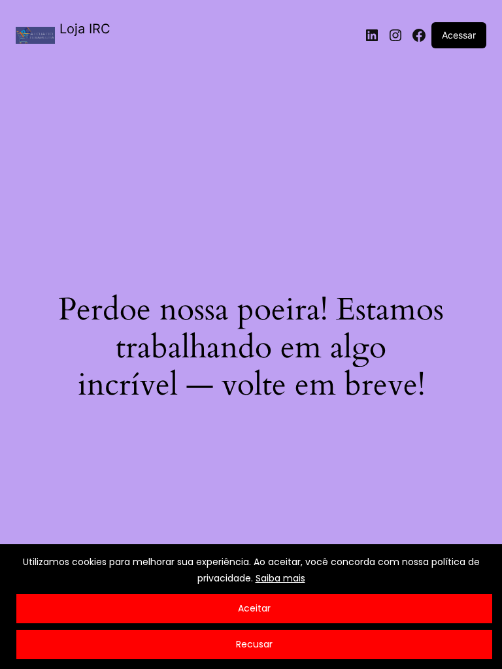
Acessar (459, 35)
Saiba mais (280, 578)
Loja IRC (84, 29)
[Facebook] (419, 35)
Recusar (254, 644)
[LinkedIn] (372, 35)
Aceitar (254, 608)
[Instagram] (395, 35)
